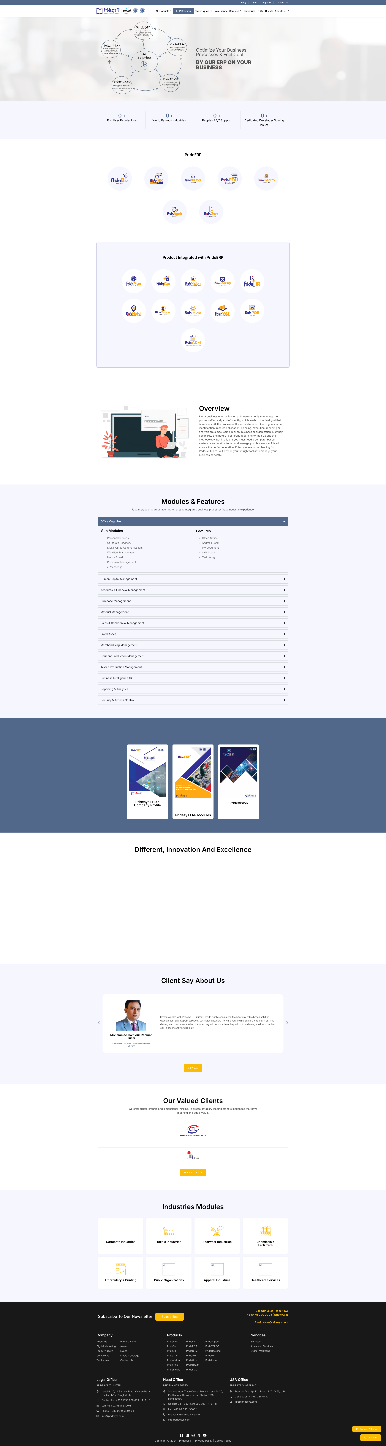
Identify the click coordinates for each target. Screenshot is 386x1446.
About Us (280, 11)
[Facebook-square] (181, 1435)
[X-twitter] (199, 1435)
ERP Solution (183, 11)
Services (234, 11)
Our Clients (266, 11)
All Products (162, 11)
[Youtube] (205, 1435)
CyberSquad (202, 11)
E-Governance (219, 11)
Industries (249, 11)
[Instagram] (193, 1435)
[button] (98, 1022)
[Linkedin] (187, 1435)
